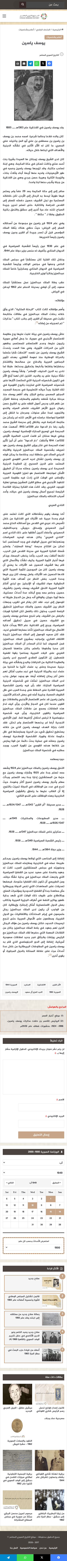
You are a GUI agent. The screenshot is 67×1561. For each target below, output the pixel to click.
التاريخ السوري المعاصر (49, 55)
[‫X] (43, 63)
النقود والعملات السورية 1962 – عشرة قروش (19, 1442)
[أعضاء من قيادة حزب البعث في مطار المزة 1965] (51, 1355)
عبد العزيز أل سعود (33, 992)
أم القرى (55, 985)
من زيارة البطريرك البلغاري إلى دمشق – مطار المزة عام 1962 (50, 1517)
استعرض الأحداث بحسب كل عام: (33, 1241)
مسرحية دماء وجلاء (54, 1418)
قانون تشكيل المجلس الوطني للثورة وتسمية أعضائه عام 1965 (23, 1298)
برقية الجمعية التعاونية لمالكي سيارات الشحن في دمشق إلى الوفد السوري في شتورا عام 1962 (17, 1479)
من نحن (43, 1548)
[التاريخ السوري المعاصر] (33, 16)
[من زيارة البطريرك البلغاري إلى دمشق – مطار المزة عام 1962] (49, 1499)
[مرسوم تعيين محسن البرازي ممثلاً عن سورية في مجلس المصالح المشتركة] (17, 1499)
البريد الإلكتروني (54, 1116)
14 (60, 1212)
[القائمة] (4, 17)
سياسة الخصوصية (28, 1548)
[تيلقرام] (30, 63)
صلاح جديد (34, 1279)
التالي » (10, 1183)
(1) (37, 322)
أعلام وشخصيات (26, 30)
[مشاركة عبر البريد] (24, 63)
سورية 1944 (10, 985)
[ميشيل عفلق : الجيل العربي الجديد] (17, 1394)
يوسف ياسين (11, 992)
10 (33, 1205)
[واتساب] (36, 63)
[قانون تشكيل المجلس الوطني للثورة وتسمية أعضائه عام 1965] (51, 1301)
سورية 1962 (54, 992)
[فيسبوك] (49, 63)
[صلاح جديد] (51, 1283)
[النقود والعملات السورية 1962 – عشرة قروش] (17, 1427)
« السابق (56, 1183)
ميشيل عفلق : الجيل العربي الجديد (17, 1409)
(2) (50, 955)
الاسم (60, 1100)
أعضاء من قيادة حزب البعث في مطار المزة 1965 (24, 1352)
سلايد (26, 985)
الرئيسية (56, 30)
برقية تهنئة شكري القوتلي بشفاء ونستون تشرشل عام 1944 (50, 1477)
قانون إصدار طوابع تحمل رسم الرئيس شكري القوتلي (50, 1409)
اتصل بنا (14, 1548)
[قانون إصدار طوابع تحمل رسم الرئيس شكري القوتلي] (49, 1394)
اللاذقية (40, 985)
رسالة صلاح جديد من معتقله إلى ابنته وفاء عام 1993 (25, 1316)
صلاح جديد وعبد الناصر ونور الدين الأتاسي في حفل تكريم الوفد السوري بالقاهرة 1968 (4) (24, 1335)
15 (51, 1212)
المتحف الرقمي (43, 30)
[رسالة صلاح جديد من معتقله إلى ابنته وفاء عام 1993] (51, 1319)
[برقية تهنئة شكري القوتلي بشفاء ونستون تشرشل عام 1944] (49, 1460)
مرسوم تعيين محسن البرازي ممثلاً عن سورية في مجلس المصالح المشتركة (18, 1517)
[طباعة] (17, 63)
